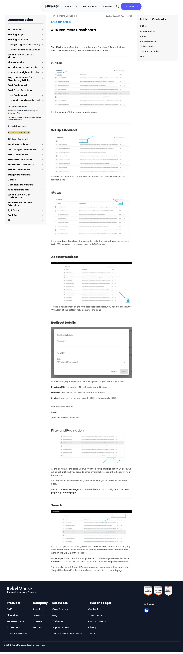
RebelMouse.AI (15, 621)
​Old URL (143, 26)
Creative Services (17, 633)
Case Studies (60, 609)
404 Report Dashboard (18, 139)
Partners (38, 627)
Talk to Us (129, 6)
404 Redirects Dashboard (19, 132)
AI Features (13, 627)
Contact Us (95, 609)
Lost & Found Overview (17, 106)
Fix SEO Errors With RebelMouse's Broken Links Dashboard (24, 118)
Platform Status (97, 621)
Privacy (92, 627)
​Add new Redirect (148, 41)
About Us (107, 6)
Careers (37, 621)
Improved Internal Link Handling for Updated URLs (23, 112)
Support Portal (60, 627)
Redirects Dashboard (17, 126)
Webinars (57, 621)
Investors (38, 615)
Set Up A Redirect (148, 31)
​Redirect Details (147, 46)
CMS (9, 609)
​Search (143, 56)
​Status (143, 36)
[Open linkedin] (146, 610)
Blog (54, 615)
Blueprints (12, 615)
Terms (92, 633)
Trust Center (95, 615)
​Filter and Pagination (149, 51)
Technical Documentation (67, 633)
